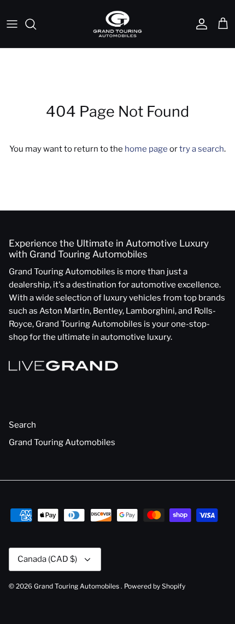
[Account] (199, 24)
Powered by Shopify (154, 586)
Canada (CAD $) (47, 559)
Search (22, 425)
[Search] (36, 24)
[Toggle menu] (12, 24)
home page (146, 149)
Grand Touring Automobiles (62, 442)
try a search (201, 149)
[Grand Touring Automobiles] (117, 24)
